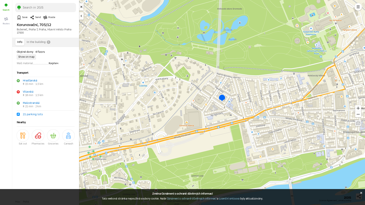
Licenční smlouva (229, 198)
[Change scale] (358, 108)
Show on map (26, 57)
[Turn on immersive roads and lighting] (358, 123)
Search (6, 10)
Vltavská (28, 92)
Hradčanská (30, 80)
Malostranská (31, 103)
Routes (6, 24)
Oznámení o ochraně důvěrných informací (191, 198)
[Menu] (358, 7)
